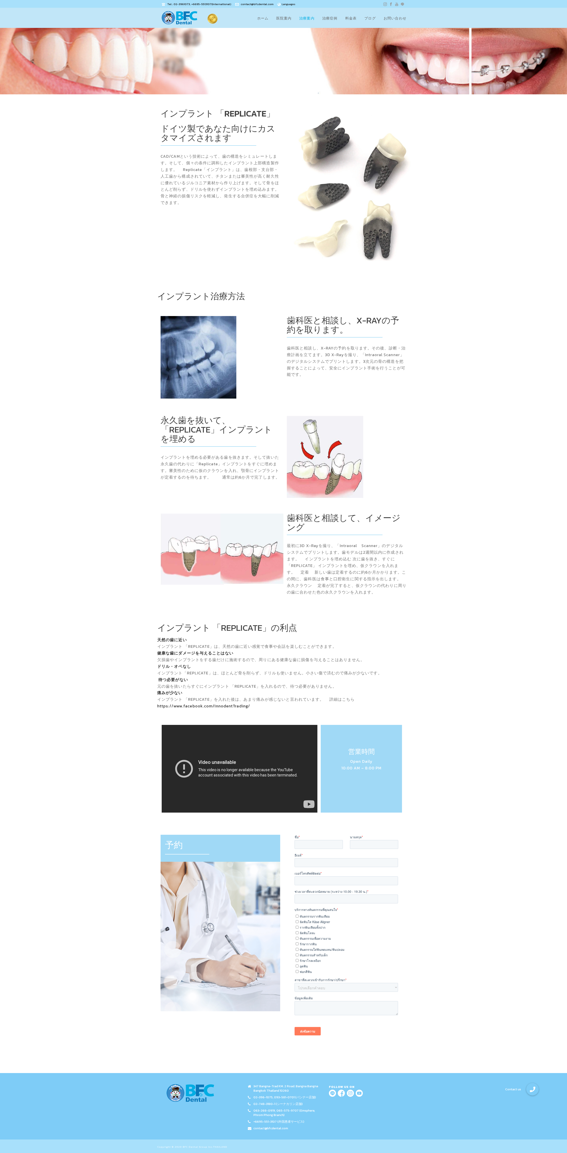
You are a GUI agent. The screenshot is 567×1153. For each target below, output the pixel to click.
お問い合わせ (395, 18)
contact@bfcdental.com (257, 4)
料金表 (351, 18)
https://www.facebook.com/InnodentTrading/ (203, 706)
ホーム (263, 18)
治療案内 (307, 18)
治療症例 (330, 18)
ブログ (370, 18)
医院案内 (283, 18)
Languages (288, 4)
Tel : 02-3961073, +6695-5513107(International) (199, 4)
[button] (532, 1089)
